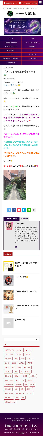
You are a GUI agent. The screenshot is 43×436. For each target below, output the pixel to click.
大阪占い (21, 363)
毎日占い (33, 376)
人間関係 (27, 354)
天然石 (30, 363)
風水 (17, 398)
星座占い (17, 376)
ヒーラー (28, 350)
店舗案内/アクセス (11, 46)
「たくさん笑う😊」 (22, 277)
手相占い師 (8, 376)
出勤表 (32, 38)
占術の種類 (10, 50)
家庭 (13, 367)
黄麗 (23, 398)
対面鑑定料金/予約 (11, 42)
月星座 (25, 376)
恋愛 (16, 371)
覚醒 (16, 389)
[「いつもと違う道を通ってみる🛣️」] (24, 210)
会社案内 (27, 420)
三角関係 (18, 354)
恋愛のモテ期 (20, 320)
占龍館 (14, 363)
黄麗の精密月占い (10, 402)
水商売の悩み (9, 380)
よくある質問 (32, 58)
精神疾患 (18, 384)
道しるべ (29, 393)
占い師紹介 (32, 46)
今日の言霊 (8, 358)
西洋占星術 (8, 389)
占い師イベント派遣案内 (20, 418)
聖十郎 (32, 384)
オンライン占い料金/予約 (32, 42)
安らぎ (7, 367)
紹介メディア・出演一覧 (10, 58)
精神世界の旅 (9, 384)
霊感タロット (9, 398)
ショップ (11, 54)
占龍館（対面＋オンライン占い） (21, 425)
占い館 (7, 363)
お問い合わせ (10, 62)
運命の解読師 (9, 393)
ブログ (32, 50)
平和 (19, 367)
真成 (23, 380)
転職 (22, 389)
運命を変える (20, 393)
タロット (19, 350)
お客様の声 (32, 54)
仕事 (16, 358)
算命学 (30, 380)
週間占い (29, 389)
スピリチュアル (9, 350)
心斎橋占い (8, 371)
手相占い (27, 371)
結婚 (25, 384)
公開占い (30, 358)
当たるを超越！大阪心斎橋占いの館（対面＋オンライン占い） (21, 429)
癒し (17, 380)
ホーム (11, 38)
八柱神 (22, 358)
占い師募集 (8, 418)
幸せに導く (27, 367)
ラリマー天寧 (9, 85)
